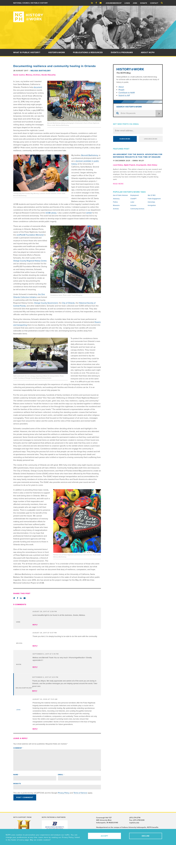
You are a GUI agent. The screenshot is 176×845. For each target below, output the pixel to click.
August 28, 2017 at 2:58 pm (45, 612)
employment (134, 195)
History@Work (56, 52)
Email (61, 775)
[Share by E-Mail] (25, 598)
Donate (143, 3)
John (18, 710)
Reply (35, 625)
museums (116, 205)
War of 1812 (152, 195)
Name (16, 775)
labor (132, 202)
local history (118, 165)
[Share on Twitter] (14, 598)
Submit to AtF (124, 95)
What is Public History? (26, 52)
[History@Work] (88, 14)
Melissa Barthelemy (41, 71)
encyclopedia (141, 165)
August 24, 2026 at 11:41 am (45, 699)
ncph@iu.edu (134, 823)
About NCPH (148, 52)
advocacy (116, 199)
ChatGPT (133, 199)
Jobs (135, 3)
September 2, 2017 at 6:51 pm (45, 677)
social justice (19, 75)
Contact (154, 3)
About (121, 87)
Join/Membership (114, 3)
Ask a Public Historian (120, 195)
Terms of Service (80, 793)
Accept (104, 836)
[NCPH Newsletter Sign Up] (102, 3)
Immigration (152, 205)
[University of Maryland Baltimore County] (55, 825)
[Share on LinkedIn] (21, 598)
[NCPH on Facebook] (97, 3)
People (121, 90)
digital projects (129, 165)
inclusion (133, 205)
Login (127, 3)
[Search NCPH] (162, 3)
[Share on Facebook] (17, 598)
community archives (137, 209)
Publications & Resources (88, 52)
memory (29, 75)
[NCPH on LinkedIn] (93, 3)
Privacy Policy (63, 793)
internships (151, 202)
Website (17, 784)
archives (36, 75)
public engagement (154, 199)
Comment (18, 748)
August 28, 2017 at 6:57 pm (45, 633)
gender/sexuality (48, 75)
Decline (145, 836)
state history (152, 165)
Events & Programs (122, 52)
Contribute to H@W (127, 92)
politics (115, 202)
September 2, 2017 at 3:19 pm (46, 654)
